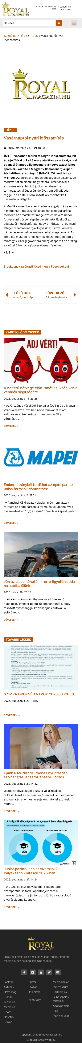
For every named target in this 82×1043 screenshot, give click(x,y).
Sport (7, 1012)
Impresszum (60, 987)
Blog (55, 1010)
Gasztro (9, 1017)
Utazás (32, 987)
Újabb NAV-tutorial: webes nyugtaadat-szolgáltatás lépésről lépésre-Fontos (36, 775)
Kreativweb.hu (46, 1039)
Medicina (9, 1007)
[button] (74, 23)
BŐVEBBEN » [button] (11, 426)
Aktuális (9, 987)
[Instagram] (41, 972)
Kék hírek (34, 992)
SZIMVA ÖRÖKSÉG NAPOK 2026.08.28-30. (39, 694)
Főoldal (8, 982)
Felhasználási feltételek (61, 998)
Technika (9, 1002)
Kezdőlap (10, 36)
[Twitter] (49, 972)
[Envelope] (58, 972)
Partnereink (60, 992)
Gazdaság (10, 992)
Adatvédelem (61, 1005)
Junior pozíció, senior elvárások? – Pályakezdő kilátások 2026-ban (32, 871)
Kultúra (8, 997)
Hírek (23, 36)
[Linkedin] (33, 972)
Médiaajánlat (61, 982)
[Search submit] (59, 23)
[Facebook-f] (24, 972)
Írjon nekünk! (61, 1015)
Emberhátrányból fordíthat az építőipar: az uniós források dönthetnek (38, 487)
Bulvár (8, 1022)
